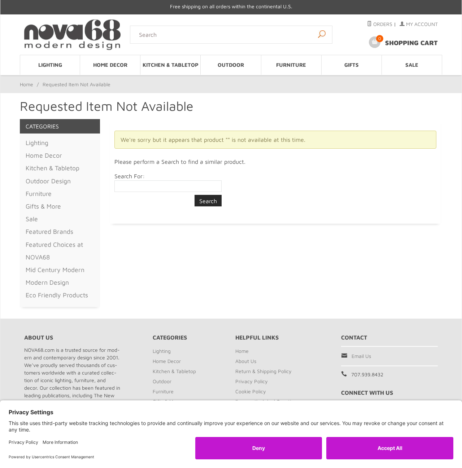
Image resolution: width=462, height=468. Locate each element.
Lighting (50, 65)
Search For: (129, 176)
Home (26, 84)
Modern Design (47, 282)
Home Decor (110, 65)
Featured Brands (49, 231)
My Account (421, 24)
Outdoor (231, 65)
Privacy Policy (251, 381)
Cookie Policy (250, 391)
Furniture (291, 65)
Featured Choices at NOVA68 (54, 251)
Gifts (351, 65)
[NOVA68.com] (73, 34)
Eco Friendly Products (57, 295)
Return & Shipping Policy (263, 371)
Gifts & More (43, 206)
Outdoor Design (48, 181)
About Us (245, 361)
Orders (382, 24)
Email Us (361, 356)
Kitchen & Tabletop (171, 65)
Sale (411, 65)
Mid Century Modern (55, 270)
